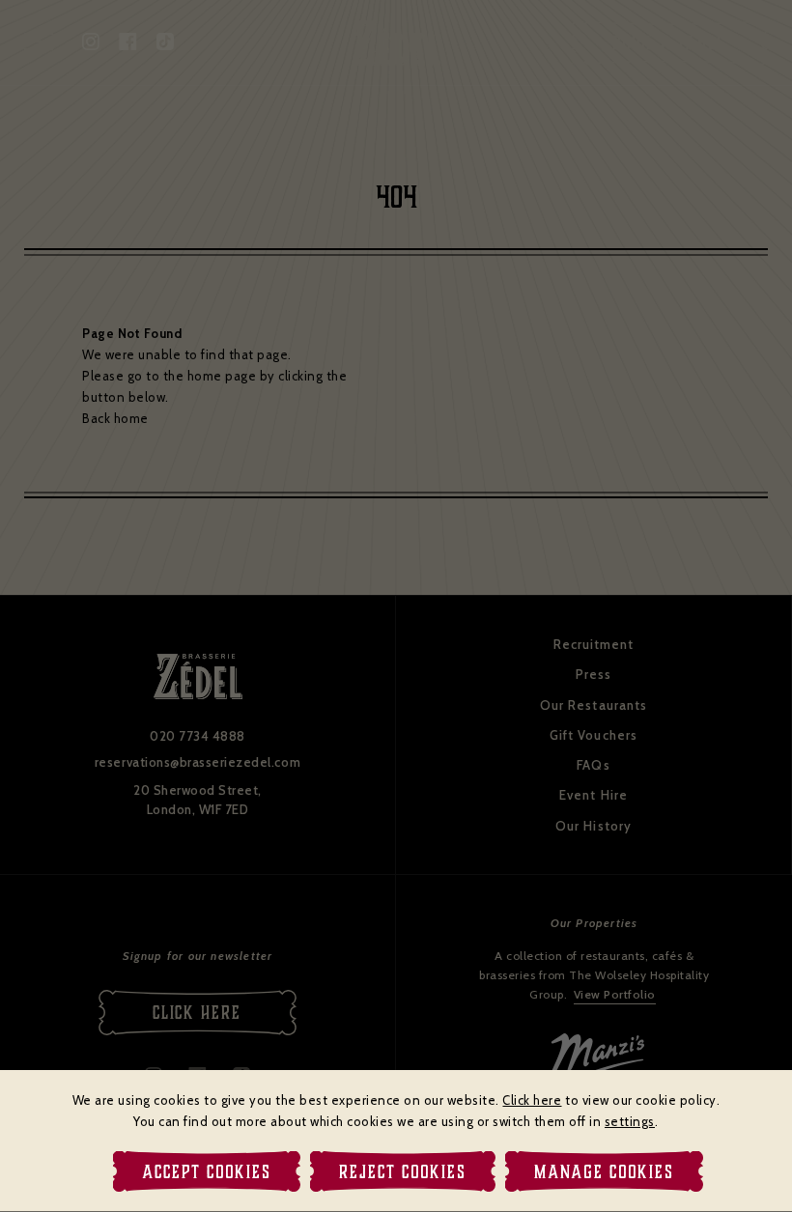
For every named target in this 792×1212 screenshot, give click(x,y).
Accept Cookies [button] (206, 1171)
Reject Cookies (403, 1171)
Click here (531, 1100)
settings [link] (630, 1121)
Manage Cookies (604, 1171)
